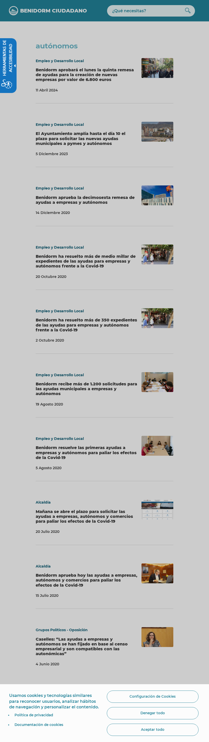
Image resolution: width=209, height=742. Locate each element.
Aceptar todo (152, 729)
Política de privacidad (34, 715)
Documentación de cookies (39, 725)
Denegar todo (152, 713)
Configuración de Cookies (152, 696)
